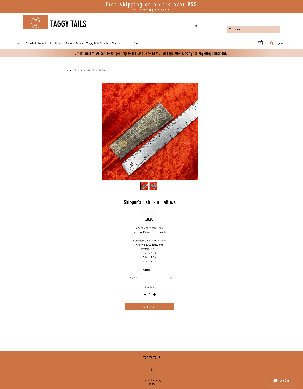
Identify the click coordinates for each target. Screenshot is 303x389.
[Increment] (154, 294)
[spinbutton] (149, 294)
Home (67, 70)
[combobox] (149, 278)
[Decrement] (144, 294)
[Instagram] (196, 26)
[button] (260, 42)
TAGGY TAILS (68, 24)
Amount (150, 270)
